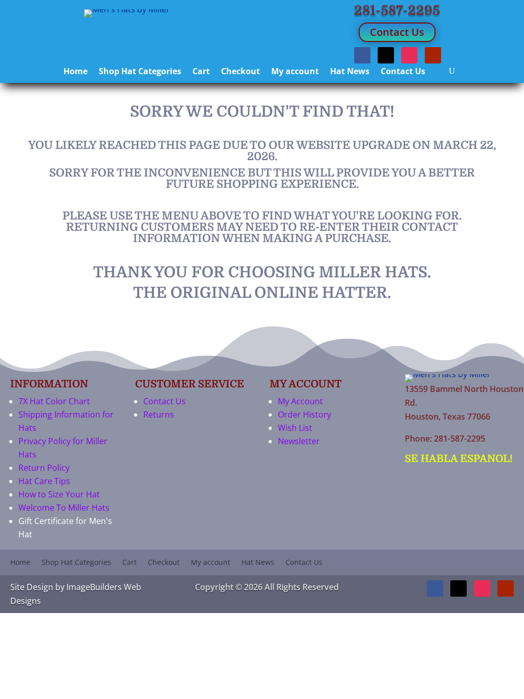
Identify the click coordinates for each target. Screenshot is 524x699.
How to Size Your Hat (59, 494)
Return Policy (44, 467)
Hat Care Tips (44, 481)
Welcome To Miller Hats (64, 507)
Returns (158, 414)
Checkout (240, 72)
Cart (201, 72)
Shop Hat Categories (140, 72)
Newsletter (299, 441)
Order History (304, 414)
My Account (300, 401)
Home (75, 72)
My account (295, 72)
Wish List (295, 427)
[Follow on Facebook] (362, 55)
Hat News (349, 72)
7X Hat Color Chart (54, 401)
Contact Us (397, 32)
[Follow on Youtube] (433, 55)
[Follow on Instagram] (409, 55)
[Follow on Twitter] (386, 55)
